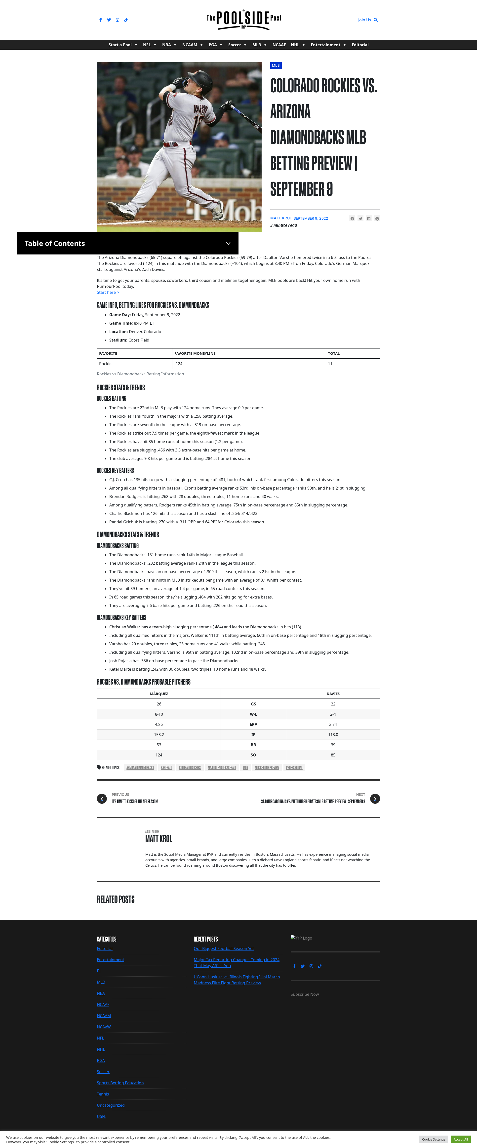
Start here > (108, 292)
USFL (101, 1116)
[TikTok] (126, 20)
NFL (147, 45)
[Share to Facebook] (352, 218)
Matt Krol (281, 218)
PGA (213, 45)
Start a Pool (120, 45)
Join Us (364, 20)
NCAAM (189, 45)
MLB (256, 45)
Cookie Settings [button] (433, 1139)
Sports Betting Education (120, 1083)
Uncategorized (111, 1105)
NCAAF (279, 45)
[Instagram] (117, 20)
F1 (99, 971)
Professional (294, 767)
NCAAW (104, 1027)
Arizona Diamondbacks (140, 767)
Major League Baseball (222, 767)
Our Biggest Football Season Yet (224, 948)
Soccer (234, 45)
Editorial (360, 45)
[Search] (375, 19)
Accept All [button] (461, 1139)
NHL (295, 45)
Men (245, 767)
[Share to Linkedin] (369, 218)
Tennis (103, 1094)
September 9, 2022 (311, 218)
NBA (166, 45)
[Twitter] (109, 20)
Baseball (166, 767)
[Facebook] (100, 20)
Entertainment (325, 45)
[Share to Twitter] (360, 218)
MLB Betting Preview (267, 767)
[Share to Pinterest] (377, 218)
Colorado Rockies (190, 767)
